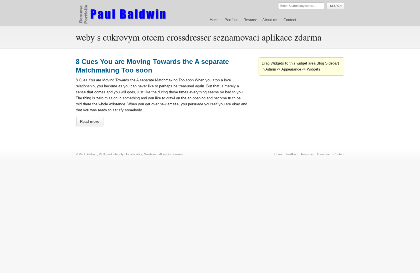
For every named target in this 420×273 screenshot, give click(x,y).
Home (214, 20)
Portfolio (231, 20)
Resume (250, 20)
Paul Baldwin (128, 12)
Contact (289, 20)
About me (270, 20)
